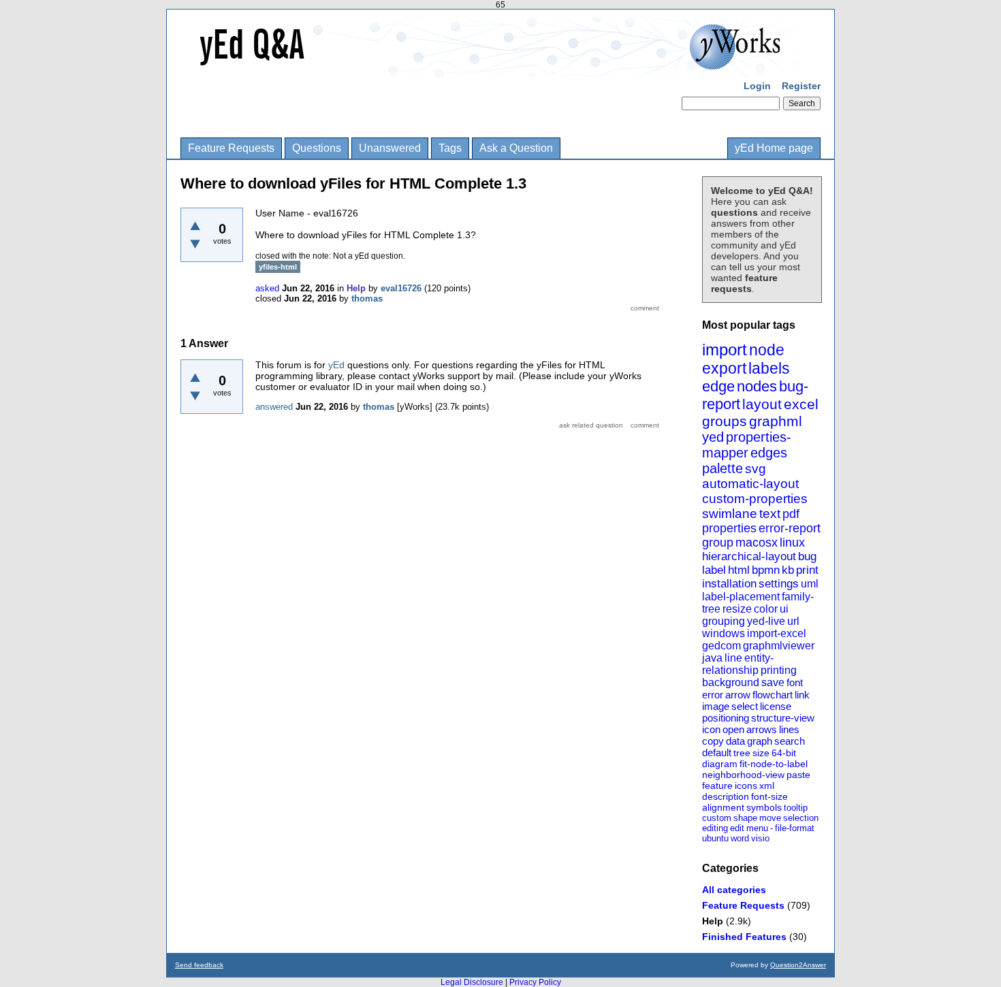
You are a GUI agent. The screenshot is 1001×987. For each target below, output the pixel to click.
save (772, 682)
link (802, 694)
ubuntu (715, 838)
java (712, 658)
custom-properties (755, 498)
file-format (794, 828)
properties (729, 528)
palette (722, 468)
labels (769, 368)
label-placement (741, 596)
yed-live (766, 621)
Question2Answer (798, 965)
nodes (757, 386)
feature (717, 785)
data (735, 741)
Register (801, 85)
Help (712, 921)
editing (715, 828)
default (716, 752)
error (712, 694)
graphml (775, 421)
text (769, 513)
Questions (316, 148)
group (717, 542)
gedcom (721, 645)
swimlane (729, 513)
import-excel (776, 633)
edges (768, 452)
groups (724, 421)
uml (810, 583)
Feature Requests (231, 148)
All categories (734, 889)
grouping (723, 621)
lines (789, 729)
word (740, 838)
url (793, 621)
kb (788, 570)
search (789, 741)
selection (801, 818)
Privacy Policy (535, 982)
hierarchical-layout (749, 556)
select (744, 706)
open (733, 729)
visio (760, 838)
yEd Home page (774, 148)
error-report (790, 528)
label (714, 570)
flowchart (772, 694)
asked (267, 288)
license (775, 706)
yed (713, 437)
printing (779, 670)
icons (746, 785)
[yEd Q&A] (490, 68)
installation (729, 583)
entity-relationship (738, 664)
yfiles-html (278, 267)
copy (713, 741)
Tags (450, 148)
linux (792, 542)
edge (718, 386)
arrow (737, 694)
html (739, 570)
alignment (723, 807)
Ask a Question (516, 148)
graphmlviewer (778, 645)
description (725, 796)
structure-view (782, 718)
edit (737, 828)
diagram (719, 763)
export (724, 368)
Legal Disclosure (472, 982)
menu (757, 828)
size (760, 752)
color (766, 609)
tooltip (796, 808)
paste (798, 774)
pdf (790, 514)
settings (779, 583)
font (794, 682)
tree (741, 752)
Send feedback (199, 965)
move (770, 818)
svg (755, 469)
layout (762, 404)
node (766, 350)
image (715, 706)
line (733, 658)
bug (807, 556)
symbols (764, 807)
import (724, 349)
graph (759, 741)
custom (716, 818)
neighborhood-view (743, 774)
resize (737, 609)
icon (711, 729)
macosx (756, 542)
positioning (725, 718)
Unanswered (390, 148)
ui (784, 609)
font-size (769, 796)
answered (274, 407)
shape (745, 818)
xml (766, 785)
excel (801, 404)
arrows (761, 729)
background (730, 682)
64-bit (784, 752)
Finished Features (744, 936)
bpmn (766, 570)
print (807, 570)
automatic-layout (750, 483)
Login (757, 85)
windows (723, 633)
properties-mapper (746, 445)
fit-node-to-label (774, 763)
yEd (336, 364)
